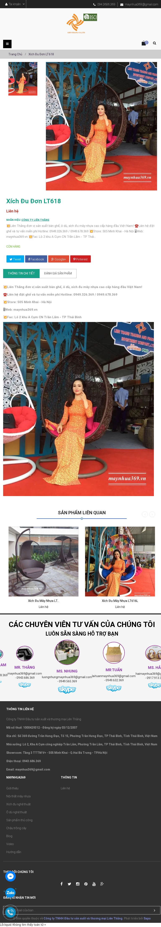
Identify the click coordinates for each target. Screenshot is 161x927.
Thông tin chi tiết (21, 273)
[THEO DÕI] (154, 910)
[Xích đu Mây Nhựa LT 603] (43, 561)
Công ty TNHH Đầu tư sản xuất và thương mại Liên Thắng (83, 918)
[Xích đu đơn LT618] (22, 79)
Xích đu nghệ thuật (18, 804)
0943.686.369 (26, 677)
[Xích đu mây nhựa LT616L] (120, 561)
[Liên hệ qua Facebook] (10, 876)
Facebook (37, 259)
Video (10, 844)
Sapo (147, 918)
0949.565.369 (68, 681)
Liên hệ (65, 788)
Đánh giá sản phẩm (58, 273)
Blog (9, 836)
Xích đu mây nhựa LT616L (120, 601)
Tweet (16, 259)
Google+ (60, 259)
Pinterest (81, 259)
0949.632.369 (115, 680)
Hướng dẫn (13, 852)
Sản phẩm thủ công (19, 820)
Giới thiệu (12, 788)
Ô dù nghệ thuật (16, 812)
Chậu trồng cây (16, 828)
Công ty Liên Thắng (35, 219)
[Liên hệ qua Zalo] (10, 893)
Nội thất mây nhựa (18, 796)
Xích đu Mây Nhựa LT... (43, 601)
